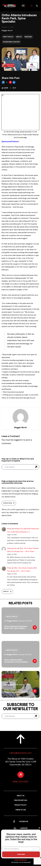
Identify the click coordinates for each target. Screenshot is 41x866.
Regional (28, 37)
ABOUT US (20, 796)
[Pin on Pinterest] (10, 82)
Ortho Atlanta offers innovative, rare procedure (16, 661)
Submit (35, 467)
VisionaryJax (12, 548)
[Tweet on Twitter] (7, 82)
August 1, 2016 (24, 684)
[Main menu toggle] (31, 5)
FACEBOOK (23, 821)
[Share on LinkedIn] (14, 82)
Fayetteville (8, 37)
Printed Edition (20, 800)
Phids (9, 529)
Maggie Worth (7, 30)
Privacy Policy (20, 805)
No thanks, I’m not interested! (21, 862)
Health (19, 37)
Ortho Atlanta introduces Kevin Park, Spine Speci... (15, 627)
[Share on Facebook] (3, 82)
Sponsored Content (11, 42)
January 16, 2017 (25, 621)
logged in (18, 439)
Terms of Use (20, 810)
